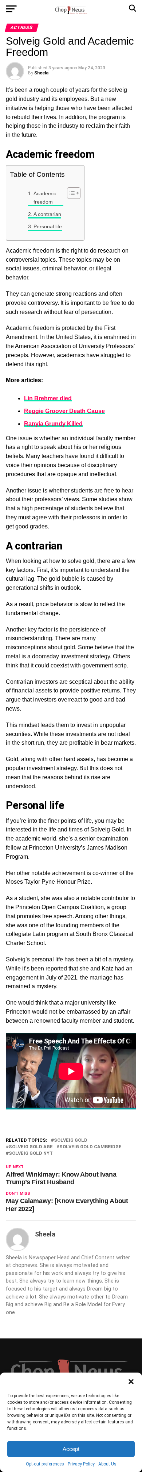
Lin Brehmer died (48, 398)
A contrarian (47, 214)
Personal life (47, 226)
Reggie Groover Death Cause (64, 411)
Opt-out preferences (45, 1464)
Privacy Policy (81, 1464)
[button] (131, 1381)
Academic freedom (44, 198)
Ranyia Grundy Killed (53, 424)
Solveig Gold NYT (31, 1153)
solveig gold (70, 1140)
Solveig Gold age (31, 1147)
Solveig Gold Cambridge (90, 1147)
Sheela (41, 72)
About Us (107, 1464)
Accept (71, 1449)
